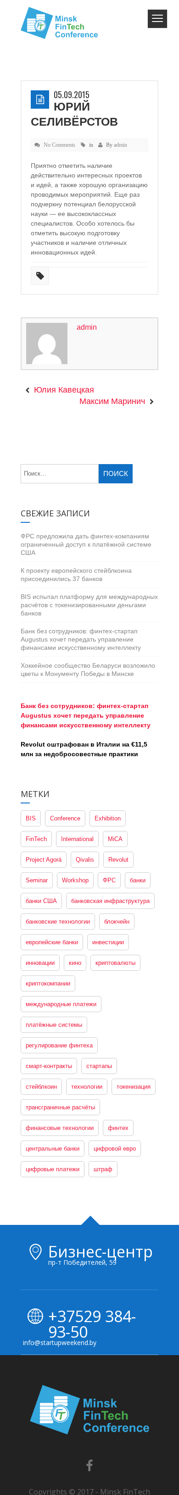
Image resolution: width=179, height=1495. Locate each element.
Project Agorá (44, 786)
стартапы (99, 993)
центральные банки (52, 1075)
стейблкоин (41, 1013)
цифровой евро (115, 1075)
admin (120, 130)
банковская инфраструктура (110, 828)
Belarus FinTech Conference (104, 1432)
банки (137, 807)
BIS (31, 745)
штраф (103, 1096)
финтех (118, 1055)
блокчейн (116, 848)
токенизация (134, 1013)
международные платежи (61, 931)
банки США (41, 828)
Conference (65, 745)
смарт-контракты (49, 993)
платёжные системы (54, 951)
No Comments (59, 130)
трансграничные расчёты (60, 1034)
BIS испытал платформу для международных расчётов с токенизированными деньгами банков (89, 532)
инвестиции (108, 869)
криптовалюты (115, 889)
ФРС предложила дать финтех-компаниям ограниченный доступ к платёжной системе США (86, 471)
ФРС (109, 807)
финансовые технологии (60, 1055)
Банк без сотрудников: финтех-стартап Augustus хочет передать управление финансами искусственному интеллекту (81, 566)
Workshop (75, 807)
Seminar (37, 807)
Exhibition (108, 745)
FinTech (36, 766)
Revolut (118, 786)
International (77, 766)
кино (75, 889)
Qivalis (85, 786)
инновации (40, 889)
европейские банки (52, 869)
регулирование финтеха (59, 972)
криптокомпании (48, 910)
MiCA (115, 766)
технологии (86, 1013)
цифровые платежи (52, 1096)
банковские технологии (58, 848)
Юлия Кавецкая (64, 317)
